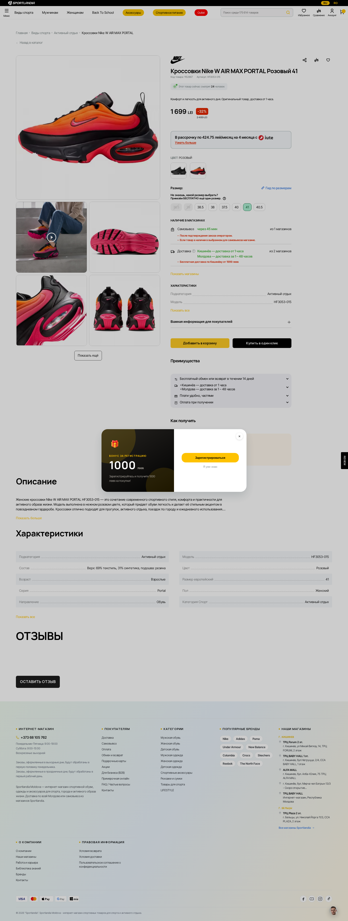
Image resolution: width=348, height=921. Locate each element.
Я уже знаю (210, 466)
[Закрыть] (239, 436)
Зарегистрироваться (210, 457)
